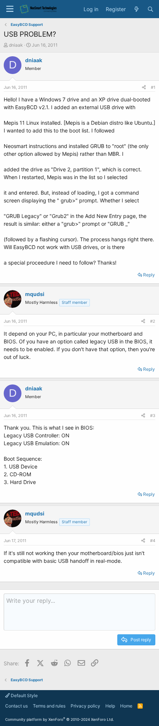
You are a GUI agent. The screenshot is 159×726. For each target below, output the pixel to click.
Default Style (24, 695)
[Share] (143, 87)
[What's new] (136, 9)
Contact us (16, 706)
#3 (152, 415)
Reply (149, 275)
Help (110, 706)
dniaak (16, 45)
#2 (152, 321)
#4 (152, 540)
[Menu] (9, 9)
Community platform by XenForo (59, 719)
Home (126, 706)
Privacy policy (85, 706)
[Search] (150, 9)
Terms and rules (49, 706)
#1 (153, 87)
